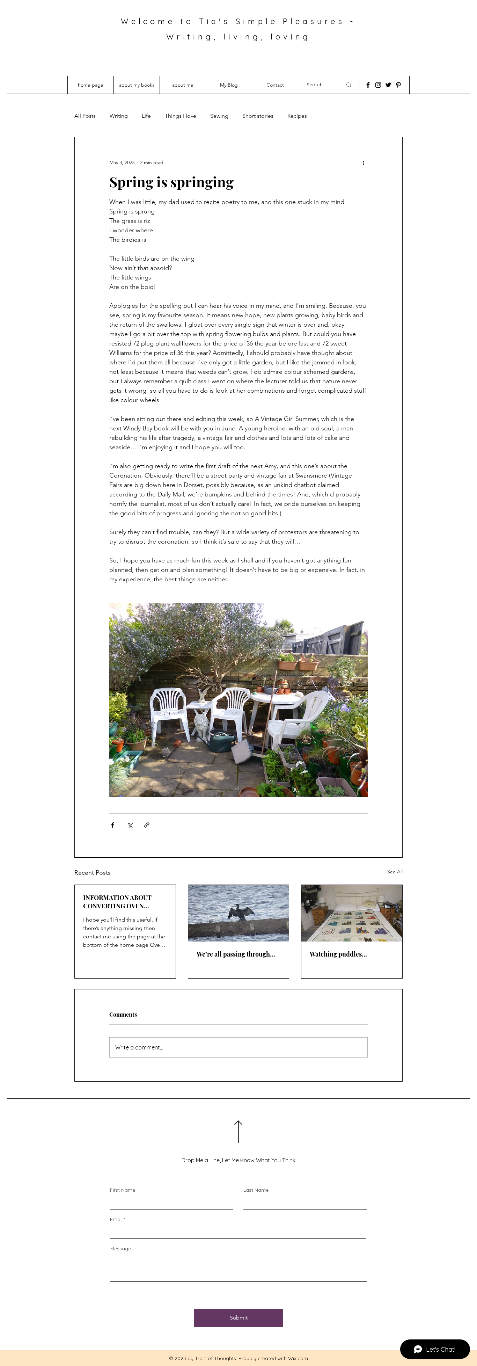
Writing (119, 115)
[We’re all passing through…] (238, 913)
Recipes (297, 115)
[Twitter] (388, 85)
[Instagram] (378, 85)
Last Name (256, 1189)
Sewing (219, 115)
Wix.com (298, 1358)
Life (146, 115)
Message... (122, 1248)
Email (116, 1219)
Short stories (257, 115)
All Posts (85, 115)
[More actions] (363, 162)
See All (395, 872)
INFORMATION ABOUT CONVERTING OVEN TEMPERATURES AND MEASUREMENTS (117, 901)
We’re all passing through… (236, 954)
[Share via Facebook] (112, 825)
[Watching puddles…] (351, 913)
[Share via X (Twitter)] (129, 825)
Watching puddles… (338, 954)
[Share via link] (147, 825)
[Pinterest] (398, 85)
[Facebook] (368, 85)
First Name (122, 1189)
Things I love (180, 115)
